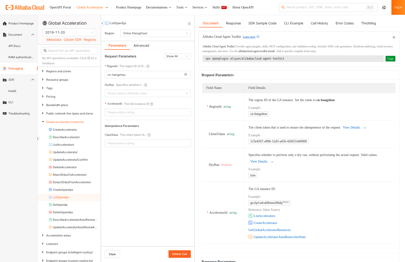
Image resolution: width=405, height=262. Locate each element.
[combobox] (145, 74)
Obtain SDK (73, 40)
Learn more (249, 36)
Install (12, 91)
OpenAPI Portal (60, 7)
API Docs (14, 46)
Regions (90, 40)
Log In (398, 7)
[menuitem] (19, 23)
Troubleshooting (19, 113)
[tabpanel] (148, 150)
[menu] (19, 68)
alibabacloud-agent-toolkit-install (257, 51)
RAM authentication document (21, 57)
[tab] (117, 45)
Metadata (54, 40)
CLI (10, 102)
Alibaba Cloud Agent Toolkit (218, 46)
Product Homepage (21, 23)
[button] (185, 74)
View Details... (353, 127)
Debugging (15, 68)
